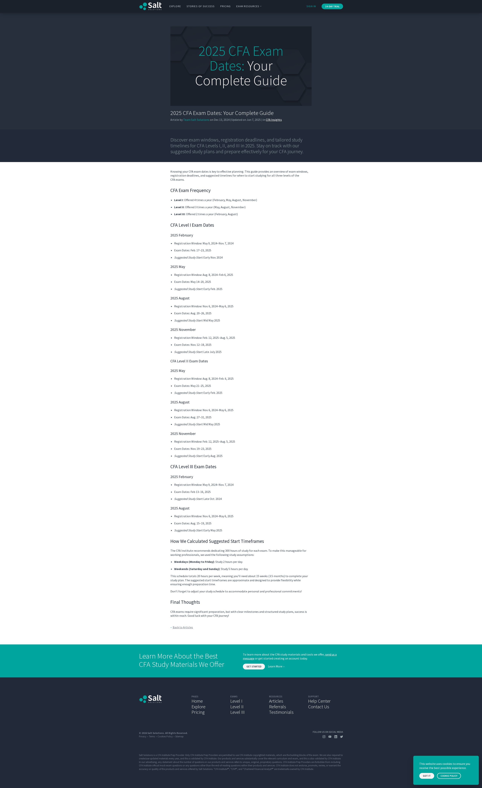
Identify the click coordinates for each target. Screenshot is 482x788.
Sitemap (179, 736)
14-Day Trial (332, 6)
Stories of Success (201, 6)
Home (197, 701)
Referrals (277, 707)
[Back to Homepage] (162, 705)
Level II (236, 707)
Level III (237, 712)
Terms (152, 736)
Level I (236, 701)
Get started (253, 666)
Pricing (225, 6)
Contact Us (318, 707)
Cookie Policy (449, 775)
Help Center (319, 701)
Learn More (275, 666)
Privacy (142, 736)
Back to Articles (183, 627)
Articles (276, 701)
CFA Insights (274, 120)
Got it (427, 775)
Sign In (311, 6)
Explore (175, 6)
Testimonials (281, 712)
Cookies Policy (165, 736)
